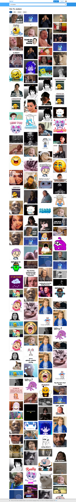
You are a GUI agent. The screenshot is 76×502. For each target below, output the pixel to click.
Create (56, 1)
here (56, 500)
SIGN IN (62, 1)
